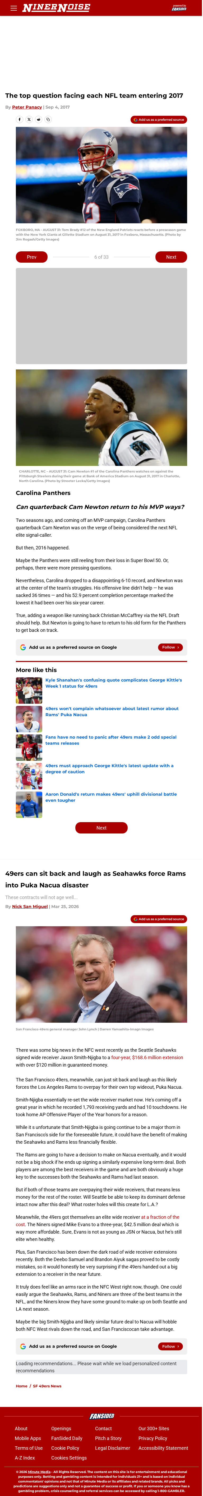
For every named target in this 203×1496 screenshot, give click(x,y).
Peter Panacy (27, 107)
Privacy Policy (153, 1438)
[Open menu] (14, 8)
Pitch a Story (108, 1438)
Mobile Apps (28, 1438)
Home (21, 1386)
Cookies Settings (69, 1458)
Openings (61, 1428)
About (21, 1428)
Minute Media (39, 1472)
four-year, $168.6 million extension (147, 1057)
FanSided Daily (66, 1438)
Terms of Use (29, 1448)
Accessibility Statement (163, 1448)
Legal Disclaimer (112, 1448)
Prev (31, 257)
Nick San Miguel (30, 906)
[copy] (48, 119)
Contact (103, 1428)
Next (171, 257)
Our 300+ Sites (154, 1428)
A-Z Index (25, 1458)
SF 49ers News (47, 1386)
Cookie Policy (65, 1448)
